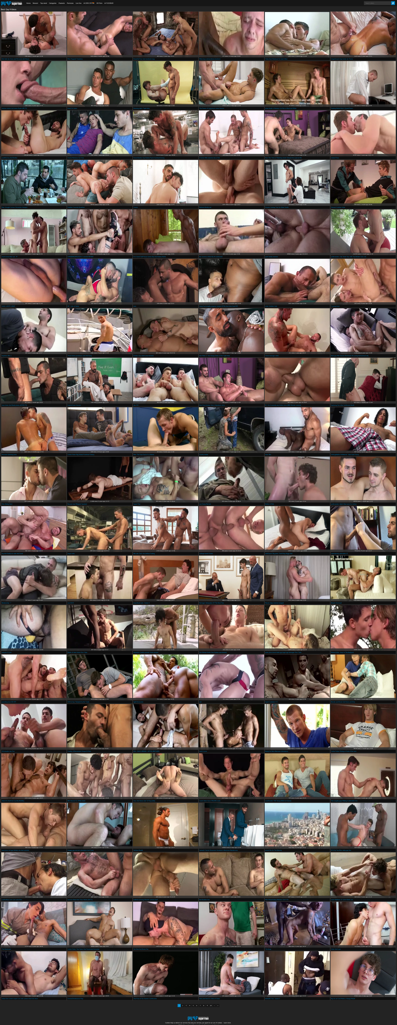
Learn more (227, 1022)
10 (211, 1005)
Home (28, 3)
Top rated (43, 3)
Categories (52, 3)
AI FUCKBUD (108, 3)
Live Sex (78, 3)
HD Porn (99, 3)
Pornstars (70, 3)
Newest (35, 3)
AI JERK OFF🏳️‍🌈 (89, 3)
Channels (62, 3)
